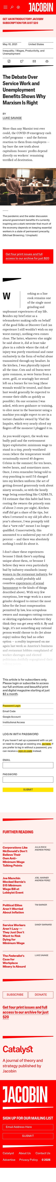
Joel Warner (42, 878)
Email (6, 760)
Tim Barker (41, 905)
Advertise (9, 1160)
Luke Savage (12, 118)
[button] (5, 7)
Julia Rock (40, 847)
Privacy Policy (28, 1160)
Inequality (8, 51)
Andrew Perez (42, 850)
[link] (18, 7)
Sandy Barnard (43, 925)
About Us (25, 1153)
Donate (41, 994)
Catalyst (8, 1153)
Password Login (12, 706)
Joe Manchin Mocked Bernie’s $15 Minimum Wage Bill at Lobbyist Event (14, 885)
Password (10, 774)
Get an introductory (17, 19)
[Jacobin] (40, 7)
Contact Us (43, 1153)
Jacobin (37, 19)
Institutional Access (14, 722)
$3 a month (10, 694)
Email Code (9, 711)
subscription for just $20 (20, 23)
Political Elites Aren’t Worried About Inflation (13, 909)
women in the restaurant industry (25, 574)
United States (36, 44)
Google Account (12, 717)
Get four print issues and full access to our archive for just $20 (26, 1012)
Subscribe (15, 994)
